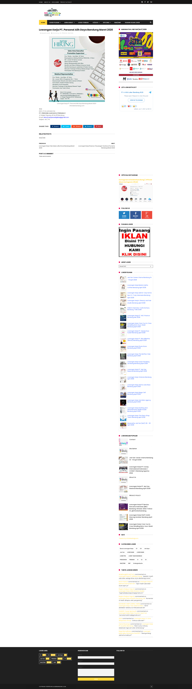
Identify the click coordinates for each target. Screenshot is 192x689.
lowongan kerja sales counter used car (133, 613)
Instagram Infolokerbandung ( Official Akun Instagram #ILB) (135, 181)
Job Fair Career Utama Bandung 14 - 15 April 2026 (141, 459)
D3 (60, 33)
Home (41, 2)
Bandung (56, 33)
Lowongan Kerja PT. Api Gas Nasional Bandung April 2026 (137, 378)
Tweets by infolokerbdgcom (128, 538)
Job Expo (147, 548)
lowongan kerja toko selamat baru (131, 606)
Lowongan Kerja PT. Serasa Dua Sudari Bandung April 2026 (138, 339)
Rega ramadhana (125, 631)
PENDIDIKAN (123, 559)
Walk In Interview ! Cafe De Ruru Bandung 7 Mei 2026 (138, 316)
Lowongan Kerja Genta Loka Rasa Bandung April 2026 (138, 393)
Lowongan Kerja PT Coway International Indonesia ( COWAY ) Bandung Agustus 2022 (139, 470)
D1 (136, 548)
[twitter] (148, 2)
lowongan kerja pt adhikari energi (130, 576)
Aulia (120, 618)
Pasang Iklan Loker (132, 22)
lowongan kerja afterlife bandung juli (132, 598)
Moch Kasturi (123, 582)
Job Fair (122, 552)
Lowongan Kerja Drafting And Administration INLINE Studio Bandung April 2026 (137, 417)
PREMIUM (64, 33)
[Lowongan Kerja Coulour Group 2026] (136, 82)
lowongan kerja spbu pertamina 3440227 (134, 632)
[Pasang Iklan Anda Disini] (134, 256)
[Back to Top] (151, 686)
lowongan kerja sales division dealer (131, 591)
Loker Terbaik (83, 22)
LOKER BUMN (140, 552)
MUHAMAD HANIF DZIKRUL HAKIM (129, 604)
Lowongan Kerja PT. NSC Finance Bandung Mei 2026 (138, 324)
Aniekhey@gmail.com (126, 574)
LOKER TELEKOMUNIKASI (135, 556)
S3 (145, 559)
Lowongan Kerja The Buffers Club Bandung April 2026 (138, 362)
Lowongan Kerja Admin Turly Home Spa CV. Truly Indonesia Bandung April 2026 (139, 303)
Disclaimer (55, 2)
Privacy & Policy (66, 2)
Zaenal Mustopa (124, 624)
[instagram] (142, 2)
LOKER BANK (130, 552)
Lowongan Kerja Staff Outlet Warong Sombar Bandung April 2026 (140, 517)
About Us (47, 2)
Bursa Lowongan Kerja (126, 548)
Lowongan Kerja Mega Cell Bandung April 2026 (136, 401)
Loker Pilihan (54, 22)
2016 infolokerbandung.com (56, 686)
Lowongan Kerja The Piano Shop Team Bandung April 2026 (138, 424)
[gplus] (151, 2)
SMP (129, 563)
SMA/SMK (117, 22)
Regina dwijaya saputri (126, 589)
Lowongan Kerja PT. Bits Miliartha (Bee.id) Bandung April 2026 (138, 347)
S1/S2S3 (95, 22)
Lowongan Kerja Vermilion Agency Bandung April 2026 (139, 409)
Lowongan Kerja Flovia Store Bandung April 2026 (137, 355)
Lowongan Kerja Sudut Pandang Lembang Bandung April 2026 (138, 370)
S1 (137, 559)
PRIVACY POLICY (135, 495)
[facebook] (145, 2)
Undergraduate (138, 563)
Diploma (106, 22)
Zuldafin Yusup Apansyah (127, 611)
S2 (141, 559)
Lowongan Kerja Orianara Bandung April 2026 (139, 385)
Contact (132, 440)
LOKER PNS (123, 556)
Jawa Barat (68, 22)
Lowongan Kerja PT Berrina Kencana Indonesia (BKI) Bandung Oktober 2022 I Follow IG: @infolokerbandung (140, 508)
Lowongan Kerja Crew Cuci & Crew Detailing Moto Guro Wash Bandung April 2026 (139, 332)
